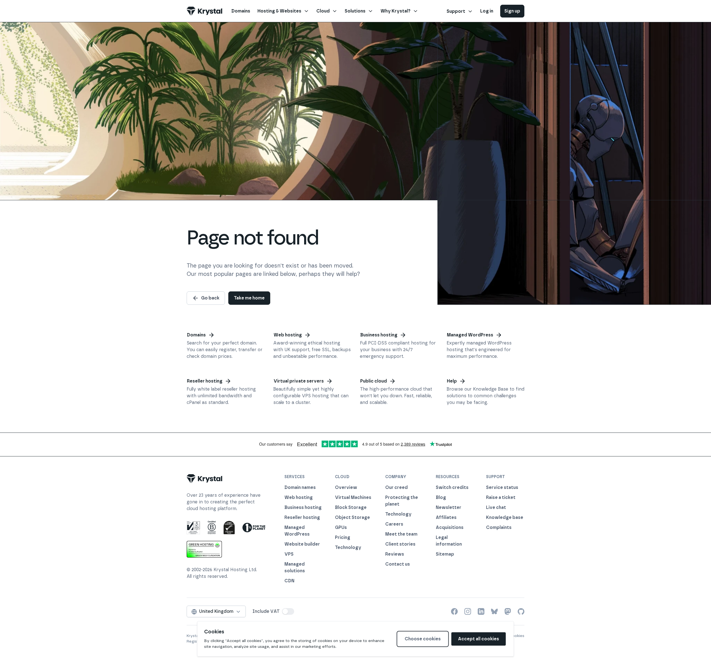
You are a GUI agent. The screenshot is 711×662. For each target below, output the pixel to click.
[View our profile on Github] (521, 611)
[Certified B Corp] (212, 527)
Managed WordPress (470, 335)
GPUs (341, 527)
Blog (441, 497)
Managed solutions (294, 567)
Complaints (499, 527)
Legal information (449, 541)
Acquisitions (450, 527)
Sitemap (445, 554)
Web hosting (288, 335)
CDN (289, 580)
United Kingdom (216, 611)
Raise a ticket (500, 497)
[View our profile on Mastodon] (507, 611)
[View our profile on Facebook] (454, 611)
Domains (196, 335)
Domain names (300, 487)
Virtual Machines (353, 497)
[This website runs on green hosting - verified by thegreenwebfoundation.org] (204, 549)
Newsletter (448, 507)
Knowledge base (504, 517)
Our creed (396, 487)
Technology (348, 547)
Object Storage (352, 517)
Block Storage (351, 507)
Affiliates (446, 517)
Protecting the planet (401, 501)
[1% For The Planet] (253, 527)
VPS (289, 554)
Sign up (512, 11)
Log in (486, 11)
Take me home (249, 298)
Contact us (397, 564)
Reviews (394, 554)
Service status (502, 487)
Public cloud (373, 381)
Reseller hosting (204, 381)
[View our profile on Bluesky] (494, 611)
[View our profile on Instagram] (467, 611)
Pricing (342, 537)
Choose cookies (423, 638)
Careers (394, 524)
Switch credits (452, 487)
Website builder (302, 544)
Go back (210, 298)
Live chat (496, 507)
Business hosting (378, 335)
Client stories (400, 544)
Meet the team (401, 534)
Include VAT (266, 611)
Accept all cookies (478, 638)
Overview (346, 487)
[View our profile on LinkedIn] (481, 611)
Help (452, 381)
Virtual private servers (299, 381)
